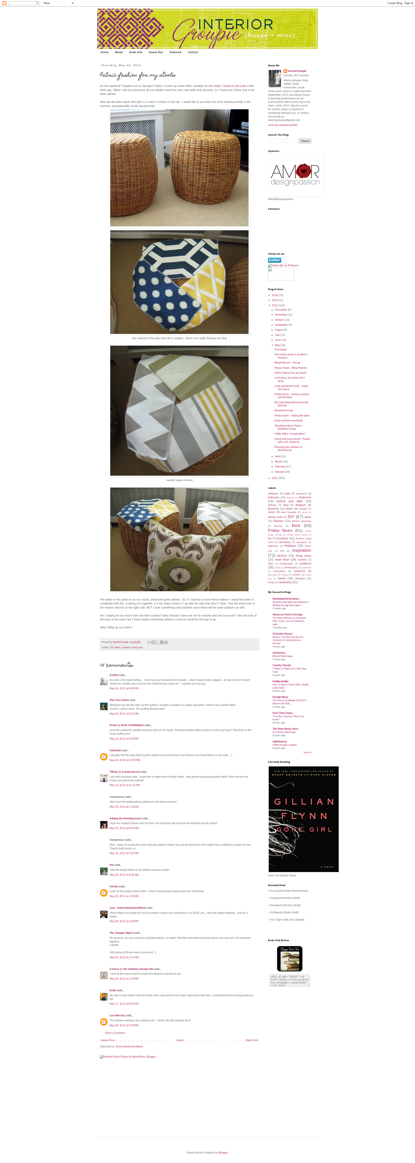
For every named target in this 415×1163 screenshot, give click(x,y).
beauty (290, 497)
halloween (273, 546)
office (271, 563)
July (277, 335)
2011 (275, 478)
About (119, 52)
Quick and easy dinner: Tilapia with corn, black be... (292, 440)
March (279, 461)
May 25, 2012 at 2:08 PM (124, 921)
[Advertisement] (285, 1058)
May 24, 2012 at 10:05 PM (125, 760)
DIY (111, 647)
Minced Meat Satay (283, 656)
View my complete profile (282, 125)
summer (296, 574)
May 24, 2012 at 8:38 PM (124, 688)
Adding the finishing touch (125, 818)
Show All (307, 753)
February (280, 466)
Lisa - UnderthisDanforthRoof (128, 907)
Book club (135, 52)
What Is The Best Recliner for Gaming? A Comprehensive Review (288, 640)
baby (287, 493)
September (282, 324)
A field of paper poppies (285, 745)
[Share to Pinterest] (166, 642)
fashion (279, 521)
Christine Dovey (282, 633)
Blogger (223, 1152)
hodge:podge (281, 681)
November (281, 314)
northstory (279, 652)
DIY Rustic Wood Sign (284, 732)
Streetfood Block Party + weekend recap (289, 427)
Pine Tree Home (119, 700)
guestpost (302, 542)
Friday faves (280, 530)
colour (271, 512)
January (280, 471)
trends (271, 582)
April (278, 456)
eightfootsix (280, 741)
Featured (175, 52)
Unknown (115, 750)
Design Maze (280, 697)
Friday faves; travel (297, 535)
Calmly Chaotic (282, 665)
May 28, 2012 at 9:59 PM (124, 1025)
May (278, 345)
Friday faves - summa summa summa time (292, 396)
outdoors (305, 563)
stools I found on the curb (228, 85)
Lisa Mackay (117, 1015)
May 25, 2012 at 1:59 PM (124, 896)
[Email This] (150, 642)
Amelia (114, 886)
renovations (279, 571)
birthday (272, 505)
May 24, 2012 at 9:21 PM (124, 713)
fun (270, 538)
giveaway (284, 542)
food (296, 525)
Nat (112, 864)
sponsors (272, 575)
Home (104, 52)
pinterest (307, 567)
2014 (275, 295)
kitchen (282, 555)
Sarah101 (299, 571)
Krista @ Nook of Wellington (127, 725)
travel (282, 578)
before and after (290, 501)
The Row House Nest (285, 728)
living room (137, 647)
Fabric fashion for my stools (290, 372)
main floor (282, 559)
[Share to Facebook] (162, 642)
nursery (302, 559)
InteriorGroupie (121, 642)
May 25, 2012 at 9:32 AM (124, 853)
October (280, 319)
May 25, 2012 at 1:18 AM (124, 806)
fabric (118, 647)
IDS (282, 551)
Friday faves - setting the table (292, 415)
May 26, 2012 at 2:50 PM (124, 978)
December (281, 309)
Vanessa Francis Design (287, 614)
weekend (285, 582)
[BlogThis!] (154, 642)
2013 (275, 300)
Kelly (113, 990)
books (289, 508)
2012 (275, 305)
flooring (278, 526)
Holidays (290, 545)
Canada (303, 508)
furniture (126, 647)
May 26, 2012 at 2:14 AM (124, 957)
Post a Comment (115, 1032)
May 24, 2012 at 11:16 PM (125, 785)
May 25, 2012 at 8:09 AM (124, 828)
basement (301, 493)
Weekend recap (284, 410)
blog (286, 505)
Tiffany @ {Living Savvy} (125, 771)
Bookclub (273, 508)
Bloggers (300, 505)
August (279, 329)
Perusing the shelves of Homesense (288, 449)
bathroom (273, 497)
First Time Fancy (283, 713)
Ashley (114, 675)
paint (277, 567)
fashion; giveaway (301, 521)
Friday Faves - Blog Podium (291, 367)
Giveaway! (281, 349)
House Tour (156, 52)
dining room (275, 517)
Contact (193, 52)
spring (285, 575)
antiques (273, 493)
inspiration (301, 550)
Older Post (252, 1040)
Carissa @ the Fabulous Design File (131, 969)
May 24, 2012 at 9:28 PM (124, 738)
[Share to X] (158, 642)
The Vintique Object (121, 932)
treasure (300, 578)
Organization (286, 563)
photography (291, 567)
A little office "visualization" (290, 433)
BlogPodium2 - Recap (287, 362)
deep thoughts (289, 512)
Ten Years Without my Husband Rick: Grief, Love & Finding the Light (289, 621)
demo (305, 512)
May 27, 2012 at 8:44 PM (124, 1003)
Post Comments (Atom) (129, 1046)
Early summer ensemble (289, 420)
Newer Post (108, 1040)
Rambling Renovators (286, 598)
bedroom (305, 497)
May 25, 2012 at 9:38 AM (124, 874)
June (278, 340)
